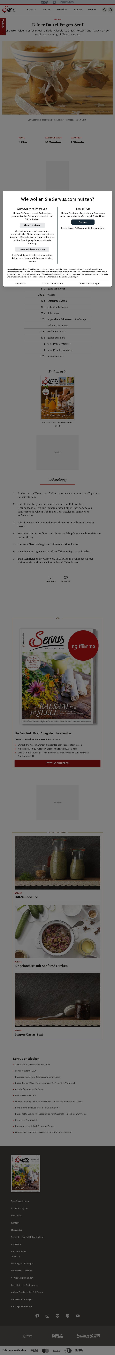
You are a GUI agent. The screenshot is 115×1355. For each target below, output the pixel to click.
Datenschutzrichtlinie (52, 283)
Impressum (20, 283)
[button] (83, 222)
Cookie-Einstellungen (89, 283)
